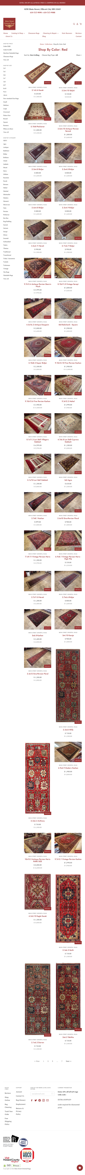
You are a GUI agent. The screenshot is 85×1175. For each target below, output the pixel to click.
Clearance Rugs (33, 33)
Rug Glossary (21, 1100)
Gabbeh (5, 164)
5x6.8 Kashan (37, 635)
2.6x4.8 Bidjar (38, 207)
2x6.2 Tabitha (68, 1037)
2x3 (4, 68)
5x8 (4, 82)
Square (5, 122)
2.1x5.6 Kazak (38, 90)
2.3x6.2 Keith (68, 950)
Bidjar (5, 154)
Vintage (5, 269)
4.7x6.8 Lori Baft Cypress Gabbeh (68, 440)
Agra (4, 144)
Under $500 (6, 46)
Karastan (6, 178)
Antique (5, 147)
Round (5, 119)
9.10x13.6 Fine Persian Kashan (37, 401)
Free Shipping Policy (8, 1121)
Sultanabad (7, 242)
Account (19, 1092)
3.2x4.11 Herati (37, 246)
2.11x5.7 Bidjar (68, 246)
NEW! (5, 141)
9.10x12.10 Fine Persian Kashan (68, 363)
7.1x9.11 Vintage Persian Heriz (37, 556)
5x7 (4, 78)
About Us (8, 36)
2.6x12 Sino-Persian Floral (37, 673)
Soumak (5, 238)
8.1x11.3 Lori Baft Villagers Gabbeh (38, 440)
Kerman (5, 184)
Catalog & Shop (17, 33)
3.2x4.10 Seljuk (68, 90)
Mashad (5, 191)
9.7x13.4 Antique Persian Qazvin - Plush (37, 285)
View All (6, 60)
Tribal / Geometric (9, 258)
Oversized (6, 112)
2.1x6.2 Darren (37, 1042)
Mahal (5, 188)
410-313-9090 (36, 12)
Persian (5, 211)
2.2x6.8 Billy (68, 729)
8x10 (4, 88)
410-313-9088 (49, 12)
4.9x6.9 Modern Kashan (68, 768)
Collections (48, 44)
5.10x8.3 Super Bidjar (38, 363)
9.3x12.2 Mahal (68, 401)
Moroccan (6, 205)
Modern (5, 198)
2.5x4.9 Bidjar (68, 207)
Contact (79, 36)
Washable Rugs (8, 275)
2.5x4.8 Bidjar (38, 169)
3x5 (4, 71)
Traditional (6, 252)
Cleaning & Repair (50, 33)
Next (67, 1061)
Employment (21, 1104)
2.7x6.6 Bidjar (68, 597)
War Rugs (6, 272)
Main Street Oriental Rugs (38, 87)
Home (5, 33)
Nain (4, 208)
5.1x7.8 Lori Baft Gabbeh (37, 480)
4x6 (4, 75)
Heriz (5, 171)
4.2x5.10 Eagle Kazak (38, 916)
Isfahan (5, 174)
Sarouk (5, 225)
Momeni (6, 201)
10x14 (5, 95)
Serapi (5, 232)
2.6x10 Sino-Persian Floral (68, 518)
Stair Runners (67, 33)
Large (5, 109)
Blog (44, 36)
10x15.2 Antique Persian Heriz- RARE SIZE (38, 860)
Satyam (5, 228)
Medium (6, 105)
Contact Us (20, 1096)
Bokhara (6, 157)
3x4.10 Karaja (68, 635)
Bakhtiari (6, 151)
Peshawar (6, 215)
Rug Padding (7, 221)
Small (5, 102)
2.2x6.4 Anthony (38, 821)
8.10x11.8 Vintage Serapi (68, 284)
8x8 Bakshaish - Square (68, 324)
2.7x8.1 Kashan (37, 518)
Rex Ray (5, 218)
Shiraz (5, 235)
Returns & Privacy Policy (20, 1111)
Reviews (79, 33)
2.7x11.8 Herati (37, 597)
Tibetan (5, 248)
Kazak (5, 181)
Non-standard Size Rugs (11, 98)
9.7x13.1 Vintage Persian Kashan (68, 859)
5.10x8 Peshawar (38, 126)
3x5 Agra (68, 480)
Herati (5, 167)
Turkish (5, 262)
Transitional (7, 255)
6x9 (4, 85)
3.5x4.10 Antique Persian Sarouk (68, 129)
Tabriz (5, 245)
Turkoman (6, 265)
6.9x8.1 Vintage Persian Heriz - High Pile (68, 557)
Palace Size (6, 115)
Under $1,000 (7, 50)
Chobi (5, 161)
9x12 (4, 92)
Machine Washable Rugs (11, 53)
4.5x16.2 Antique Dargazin (37, 324)
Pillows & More (8, 129)
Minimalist (6, 194)
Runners (6, 125)
